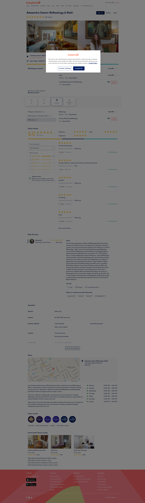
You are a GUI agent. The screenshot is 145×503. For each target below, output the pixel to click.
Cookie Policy (93, 63)
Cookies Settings (65, 68)
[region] (73, 61)
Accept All (78, 68)
